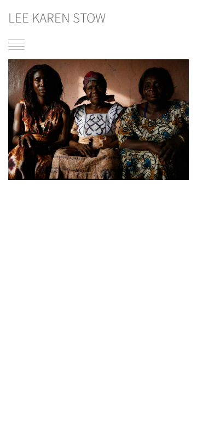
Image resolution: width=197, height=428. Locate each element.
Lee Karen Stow (57, 17)
